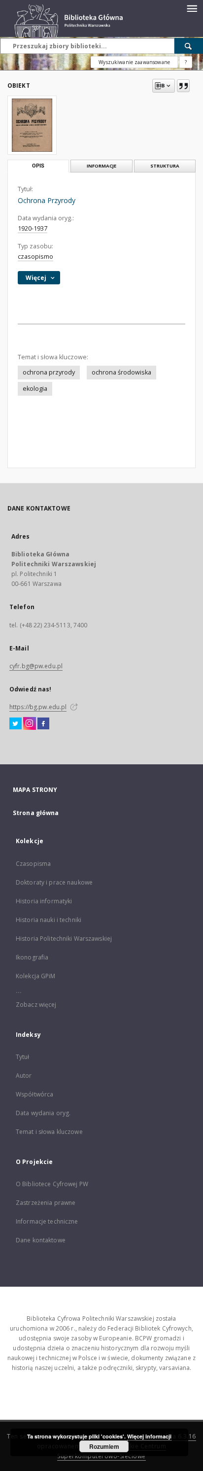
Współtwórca (34, 1094)
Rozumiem (104, 1446)
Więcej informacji (149, 1436)
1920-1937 (32, 228)
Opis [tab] (38, 166)
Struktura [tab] (164, 166)
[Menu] (192, 8)
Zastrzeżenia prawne (45, 1202)
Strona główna (36, 813)
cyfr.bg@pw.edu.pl (36, 666)
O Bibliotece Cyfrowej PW (52, 1184)
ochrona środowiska (121, 372)
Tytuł (23, 1057)
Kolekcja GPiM (36, 976)
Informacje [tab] (101, 166)
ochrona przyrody (49, 372)
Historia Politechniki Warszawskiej (64, 938)
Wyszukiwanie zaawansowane (134, 62)
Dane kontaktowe (41, 1240)
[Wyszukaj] (188, 46)
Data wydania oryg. (43, 1113)
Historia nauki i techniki (48, 920)
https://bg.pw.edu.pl (38, 707)
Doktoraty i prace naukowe (54, 882)
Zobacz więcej (36, 1004)
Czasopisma (33, 863)
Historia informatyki (44, 901)
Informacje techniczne (47, 1221)
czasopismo (35, 256)
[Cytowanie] (183, 85)
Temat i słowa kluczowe (49, 1132)
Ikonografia (32, 957)
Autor (24, 1075)
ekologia (35, 388)
